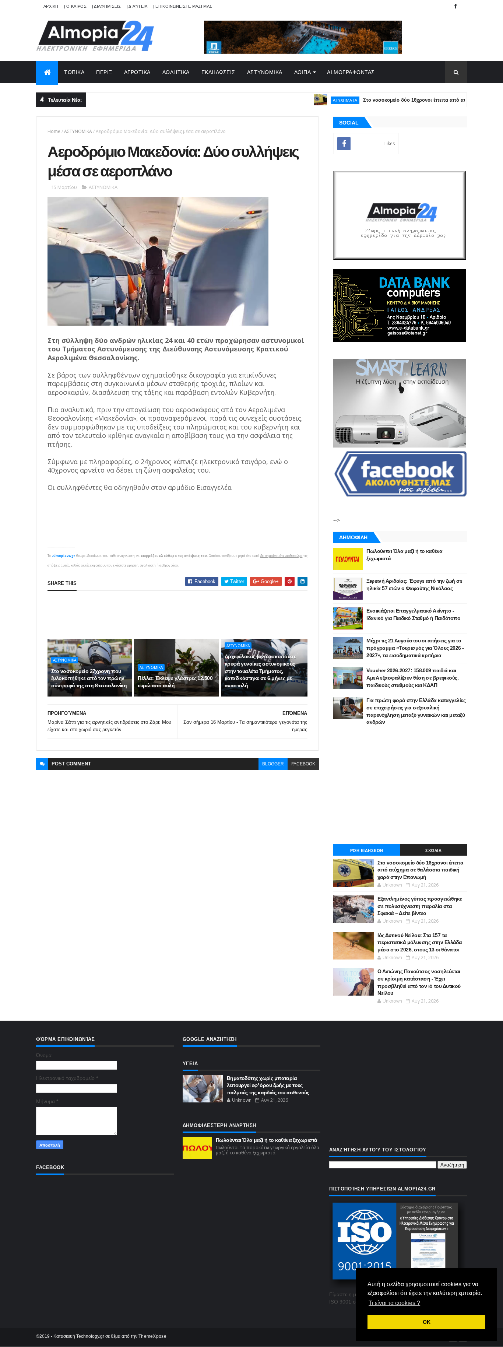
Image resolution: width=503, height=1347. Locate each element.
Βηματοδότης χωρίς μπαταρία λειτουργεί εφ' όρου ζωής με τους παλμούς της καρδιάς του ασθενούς (268, 1085)
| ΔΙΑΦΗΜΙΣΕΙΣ (106, 6)
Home (54, 131)
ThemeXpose (152, 1336)
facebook (303, 764)
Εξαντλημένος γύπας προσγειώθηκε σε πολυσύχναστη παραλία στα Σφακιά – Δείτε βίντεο (419, 906)
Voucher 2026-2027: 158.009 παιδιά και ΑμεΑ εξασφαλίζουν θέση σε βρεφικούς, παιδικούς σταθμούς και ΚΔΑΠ (412, 677)
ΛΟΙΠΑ (302, 72)
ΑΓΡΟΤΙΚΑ (137, 72)
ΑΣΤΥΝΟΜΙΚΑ (264, 72)
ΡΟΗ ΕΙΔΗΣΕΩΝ (366, 850)
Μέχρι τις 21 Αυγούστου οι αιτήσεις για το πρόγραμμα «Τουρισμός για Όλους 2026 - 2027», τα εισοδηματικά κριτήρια (415, 648)
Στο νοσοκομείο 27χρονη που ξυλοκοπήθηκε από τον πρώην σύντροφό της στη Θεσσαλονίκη (89, 678)
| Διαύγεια (137, 6)
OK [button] (426, 1322)
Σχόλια (433, 850)
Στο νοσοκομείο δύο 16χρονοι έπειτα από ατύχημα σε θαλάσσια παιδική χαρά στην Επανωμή (420, 870)
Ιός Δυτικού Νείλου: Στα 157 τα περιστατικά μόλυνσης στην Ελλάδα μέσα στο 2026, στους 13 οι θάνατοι (419, 942)
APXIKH (51, 6)
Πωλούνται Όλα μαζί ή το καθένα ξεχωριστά (266, 1140)
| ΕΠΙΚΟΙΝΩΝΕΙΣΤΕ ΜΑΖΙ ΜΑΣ (182, 6)
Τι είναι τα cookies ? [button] (394, 1303)
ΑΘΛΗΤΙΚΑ (176, 72)
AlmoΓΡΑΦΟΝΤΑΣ (351, 72)
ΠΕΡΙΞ (104, 72)
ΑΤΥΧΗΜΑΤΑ (321, 100)
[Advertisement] (182, 614)
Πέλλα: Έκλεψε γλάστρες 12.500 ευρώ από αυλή (175, 681)
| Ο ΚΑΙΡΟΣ (75, 6)
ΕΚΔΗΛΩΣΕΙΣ (218, 72)
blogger (273, 764)
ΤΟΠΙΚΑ (74, 72)
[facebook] (455, 6)
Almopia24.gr (63, 555)
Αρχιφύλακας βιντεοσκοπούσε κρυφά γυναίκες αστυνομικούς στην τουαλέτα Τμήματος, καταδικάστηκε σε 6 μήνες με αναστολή (260, 670)
